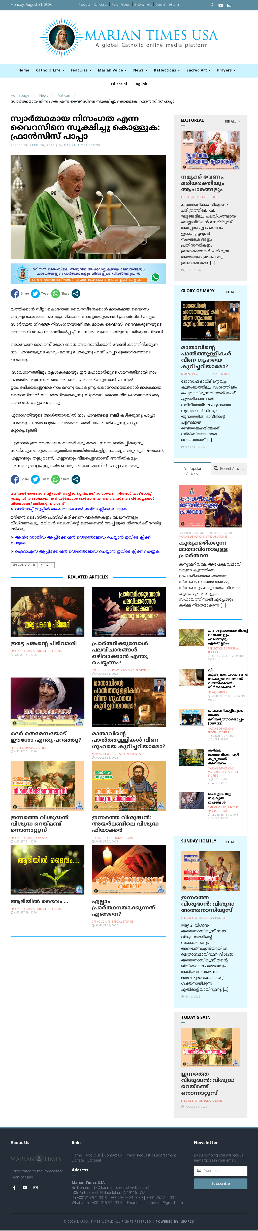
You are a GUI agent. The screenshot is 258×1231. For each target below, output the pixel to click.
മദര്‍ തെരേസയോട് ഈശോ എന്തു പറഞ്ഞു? (46, 737)
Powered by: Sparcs (175, 1222)
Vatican (64, 96)
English (140, 84)
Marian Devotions (105, 754)
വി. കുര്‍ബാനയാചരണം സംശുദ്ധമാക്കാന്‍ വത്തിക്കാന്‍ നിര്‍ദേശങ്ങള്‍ (228, 679)
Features (80, 70)
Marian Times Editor (82, 145)
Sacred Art (197, 70)
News (139, 70)
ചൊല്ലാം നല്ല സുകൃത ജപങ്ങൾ (220, 798)
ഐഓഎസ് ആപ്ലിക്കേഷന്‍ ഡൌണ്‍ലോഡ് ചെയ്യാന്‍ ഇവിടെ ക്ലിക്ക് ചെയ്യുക (87, 551)
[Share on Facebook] (20, 293)
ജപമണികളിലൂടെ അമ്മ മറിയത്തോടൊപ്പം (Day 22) (226, 717)
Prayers (225, 70)
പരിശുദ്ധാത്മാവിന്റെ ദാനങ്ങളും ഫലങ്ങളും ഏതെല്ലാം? (228, 637)
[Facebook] (212, 6)
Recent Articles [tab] (231, 469)
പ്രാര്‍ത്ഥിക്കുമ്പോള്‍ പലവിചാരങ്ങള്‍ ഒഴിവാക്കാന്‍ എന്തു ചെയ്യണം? (120, 653)
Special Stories (24, 565)
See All (230, 122)
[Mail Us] (229, 6)
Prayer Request (121, 5)
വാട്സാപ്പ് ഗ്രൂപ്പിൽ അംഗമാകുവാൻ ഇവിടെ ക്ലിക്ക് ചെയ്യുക (71, 509)
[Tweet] (40, 293)
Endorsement (143, 5)
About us (84, 5)
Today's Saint (43, 838)
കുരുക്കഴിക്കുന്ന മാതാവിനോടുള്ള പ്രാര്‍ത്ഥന (203, 549)
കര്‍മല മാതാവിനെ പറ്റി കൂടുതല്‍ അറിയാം (223, 757)
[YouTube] (220, 6)
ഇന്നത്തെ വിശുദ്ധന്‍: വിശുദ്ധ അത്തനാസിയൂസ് (208, 904)
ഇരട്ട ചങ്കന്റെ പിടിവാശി (44, 644)
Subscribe (220, 1183)
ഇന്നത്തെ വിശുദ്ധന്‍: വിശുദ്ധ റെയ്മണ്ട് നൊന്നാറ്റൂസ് (40, 824)
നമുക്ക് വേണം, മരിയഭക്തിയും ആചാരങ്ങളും (203, 183)
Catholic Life (49, 70)
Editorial (174, 5)
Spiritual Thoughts (48, 651)
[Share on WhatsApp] (60, 293)
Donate (160, 5)
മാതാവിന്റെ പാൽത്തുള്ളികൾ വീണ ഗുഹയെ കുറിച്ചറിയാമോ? (128, 740)
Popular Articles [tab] (193, 471)
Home (23, 70)
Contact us (101, 5)
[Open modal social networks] (76, 293)
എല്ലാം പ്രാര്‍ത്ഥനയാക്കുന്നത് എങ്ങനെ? (123, 908)
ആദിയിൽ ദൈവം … (39, 902)
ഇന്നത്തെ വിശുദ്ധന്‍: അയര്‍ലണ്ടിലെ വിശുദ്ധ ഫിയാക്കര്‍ (125, 824)
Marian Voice (111, 70)
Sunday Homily (214, 918)
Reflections (165, 70)
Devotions (119, 670)
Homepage (20, 96)
